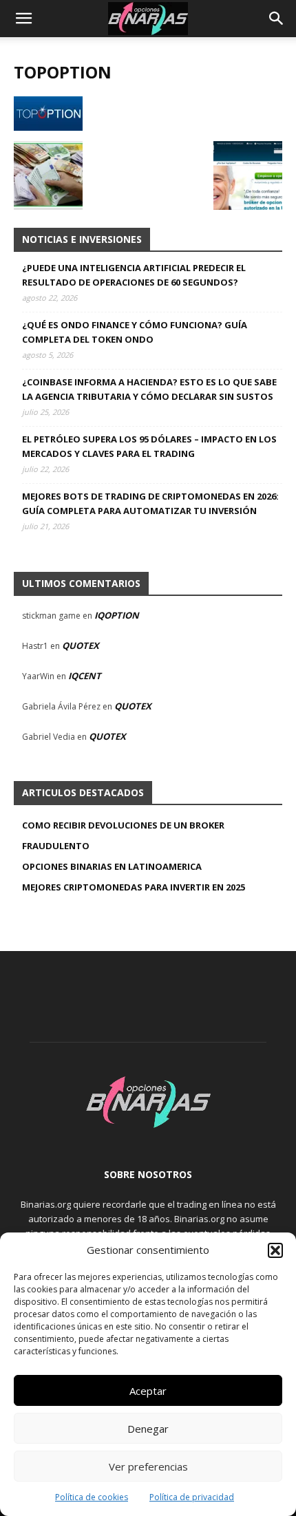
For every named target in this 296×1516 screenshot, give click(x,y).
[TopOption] (48, 127)
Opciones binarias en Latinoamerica (112, 866)
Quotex (80, 645)
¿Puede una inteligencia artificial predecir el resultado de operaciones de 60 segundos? (134, 274)
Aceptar (148, 1391)
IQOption (116, 615)
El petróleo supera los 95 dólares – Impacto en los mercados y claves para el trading (149, 446)
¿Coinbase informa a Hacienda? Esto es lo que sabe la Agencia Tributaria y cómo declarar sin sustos (149, 389)
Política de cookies (91, 1497)
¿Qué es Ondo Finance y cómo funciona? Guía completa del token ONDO (134, 332)
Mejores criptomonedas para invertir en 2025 (133, 887)
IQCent (84, 676)
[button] (275, 1250)
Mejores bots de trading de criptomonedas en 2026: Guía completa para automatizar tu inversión (150, 503)
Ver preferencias (148, 1466)
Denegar (148, 1428)
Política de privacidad (191, 1497)
